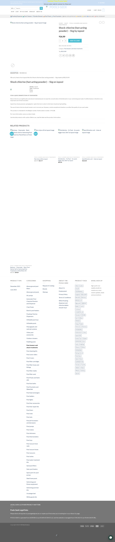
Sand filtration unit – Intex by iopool (92, 159)
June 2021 (13, 290)
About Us (39, 11)
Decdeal (78, 315)
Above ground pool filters (32, 287)
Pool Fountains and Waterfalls (32, 388)
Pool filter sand (31, 374)
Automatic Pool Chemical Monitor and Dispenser (32, 301)
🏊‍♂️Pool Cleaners (27, 16)
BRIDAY (84, 303)
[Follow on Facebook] (98, 3)
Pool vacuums (31, 453)
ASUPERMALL (79, 291)
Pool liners (30, 410)
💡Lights (84, 16)
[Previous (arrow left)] (2, 539)
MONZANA (79, 350)
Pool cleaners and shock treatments (73, 48)
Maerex (78, 347)
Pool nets (29, 417)
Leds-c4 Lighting (80, 344)
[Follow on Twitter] (102, 3)
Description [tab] (14, 73)
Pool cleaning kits (32, 351)
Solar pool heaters (32, 469)
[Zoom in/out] (7, 531)
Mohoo (83, 347)
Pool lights (30, 399)
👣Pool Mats (90, 16)
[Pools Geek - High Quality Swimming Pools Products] (57, 10)
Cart (17, 11)
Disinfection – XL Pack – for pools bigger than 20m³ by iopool (67, 159)
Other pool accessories (30, 334)
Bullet (77, 306)
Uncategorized (31, 493)
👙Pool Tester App (100, 16)
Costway (78, 309)
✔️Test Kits (73, 16)
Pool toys (29, 440)
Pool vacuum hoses (32, 449)
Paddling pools (31, 342)
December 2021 (15, 286)
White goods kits (32, 497)
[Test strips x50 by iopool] (45, 142)
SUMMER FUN (79, 362)
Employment (63, 291)
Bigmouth (78, 303)
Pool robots (30, 430)
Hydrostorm (79, 332)
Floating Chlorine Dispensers (32, 315)
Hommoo (84, 326)
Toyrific (83, 364)
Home (61, 23)
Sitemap (45, 292)
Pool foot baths (31, 383)
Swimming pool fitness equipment (32, 483)
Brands (45, 289)
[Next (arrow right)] (7, 539)
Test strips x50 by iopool (41, 159)
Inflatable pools (31, 323)
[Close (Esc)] (2, 531)
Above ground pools (33, 292)
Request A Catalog (48, 286)
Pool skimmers (31, 433)
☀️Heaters (79, 16)
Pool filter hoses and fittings (33, 366)
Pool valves (30, 456)
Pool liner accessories (33, 403)
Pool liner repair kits (33, 406)
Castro (82, 306)
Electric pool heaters (33, 310)
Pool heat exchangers (33, 393)
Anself (77, 288)
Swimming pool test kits (33, 489)
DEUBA (83, 315)
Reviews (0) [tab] (23, 73)
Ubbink (77, 367)
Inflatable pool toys (33, 320)
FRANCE (78, 321)
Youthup (82, 370)
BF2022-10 (79, 300)
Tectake (78, 364)
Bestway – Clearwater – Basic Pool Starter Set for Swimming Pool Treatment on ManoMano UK (20, 269)
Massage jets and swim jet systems (32, 328)
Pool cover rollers (32, 354)
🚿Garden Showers (37, 16)
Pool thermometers (33, 437)
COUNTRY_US (79, 312)
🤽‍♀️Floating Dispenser (16, 16)
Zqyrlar (77, 373)
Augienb (78, 294)
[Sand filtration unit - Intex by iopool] (93, 142)
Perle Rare (78, 356)
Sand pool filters (31, 466)
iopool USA (78, 335)
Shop (12, 11)
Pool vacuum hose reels (32, 445)
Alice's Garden (79, 286)
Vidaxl (82, 367)
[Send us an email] (103, 3)
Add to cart (75, 40)
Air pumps (30, 295)
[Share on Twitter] (63, 55)
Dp (76, 318)
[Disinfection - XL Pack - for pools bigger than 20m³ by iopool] (69, 142)
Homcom (78, 326)
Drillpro (81, 318)
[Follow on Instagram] (100, 3)
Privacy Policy (63, 294)
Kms (84, 341)
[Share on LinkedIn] (73, 55)
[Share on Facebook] (60, 55)
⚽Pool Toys (65, 16)
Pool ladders (30, 396)
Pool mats (30, 413)
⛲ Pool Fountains (56, 16)
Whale (77, 370)
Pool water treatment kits (33, 461)
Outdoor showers (32, 338)
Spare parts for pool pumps (33, 474)
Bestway (83, 297)
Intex (84, 332)
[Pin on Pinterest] (70, 55)
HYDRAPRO (79, 329)
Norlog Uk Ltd (79, 353)
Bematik (78, 297)
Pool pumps (30, 426)
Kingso (85, 338)
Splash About (79, 359)
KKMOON (78, 341)
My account (24, 11)
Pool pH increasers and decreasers (32, 422)
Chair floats (30, 307)
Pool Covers (30, 358)
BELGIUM (63, 51)
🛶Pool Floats (47, 16)
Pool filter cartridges (33, 361)
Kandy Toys (79, 338)
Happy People (79, 324)
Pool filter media (32, 371)
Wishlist (32, 11)
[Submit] (41, 8)
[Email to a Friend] (66, 55)
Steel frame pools (32, 478)
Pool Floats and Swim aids (33, 379)
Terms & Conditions (65, 297)
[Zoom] (12, 65)
